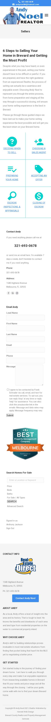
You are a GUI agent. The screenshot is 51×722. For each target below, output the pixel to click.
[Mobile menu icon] (46, 15)
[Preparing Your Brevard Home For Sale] (12, 169)
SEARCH (11, 501)
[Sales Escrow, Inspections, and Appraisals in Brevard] (12, 196)
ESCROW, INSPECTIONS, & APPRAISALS (12, 206)
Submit (10, 415)
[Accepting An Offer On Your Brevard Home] (39, 169)
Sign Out (10, 528)
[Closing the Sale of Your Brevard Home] (39, 196)
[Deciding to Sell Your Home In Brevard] (12, 142)
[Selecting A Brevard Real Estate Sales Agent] (39, 142)
